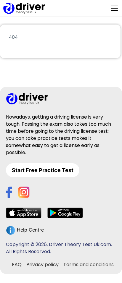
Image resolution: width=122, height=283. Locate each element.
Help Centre (29, 230)
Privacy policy (42, 264)
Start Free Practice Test (42, 170)
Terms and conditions (88, 264)
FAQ (17, 264)
